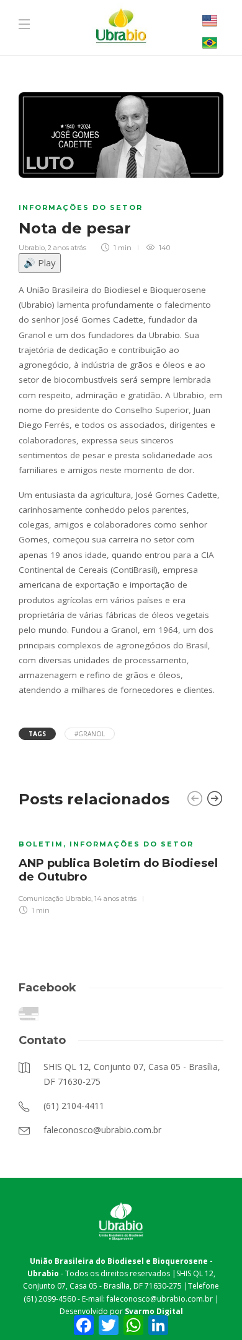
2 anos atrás (67, 247)
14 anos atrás (115, 898)
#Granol (89, 733)
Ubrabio (32, 247)
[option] (121, 869)
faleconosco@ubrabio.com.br (160, 1299)
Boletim (41, 844)
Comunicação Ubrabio (55, 898)
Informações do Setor (81, 207)
